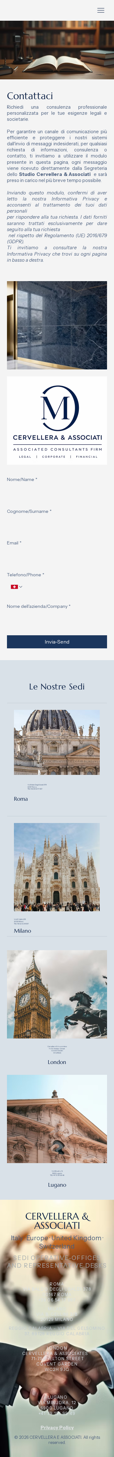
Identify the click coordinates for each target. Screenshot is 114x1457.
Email (14, 543)
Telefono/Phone (25, 575)
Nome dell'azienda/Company (39, 606)
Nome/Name (22, 479)
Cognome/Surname (29, 511)
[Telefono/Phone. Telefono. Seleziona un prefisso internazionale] (17, 586)
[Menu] (101, 10)
